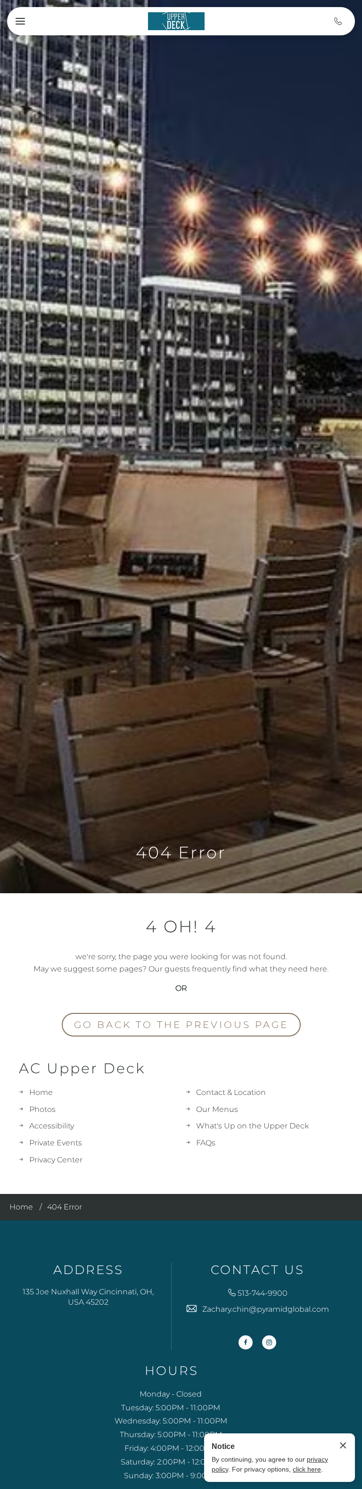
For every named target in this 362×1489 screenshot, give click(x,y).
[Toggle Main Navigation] (20, 21)
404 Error (181, 853)
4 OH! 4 (181, 927)
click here (307, 1469)
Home (41, 1092)
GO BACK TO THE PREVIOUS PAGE (181, 1024)
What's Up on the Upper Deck (252, 1125)
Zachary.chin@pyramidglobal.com (265, 1309)
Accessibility (51, 1125)
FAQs (205, 1142)
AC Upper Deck (82, 1068)
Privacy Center (55, 1159)
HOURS (171, 1371)
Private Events (55, 1142)
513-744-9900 (263, 1293)
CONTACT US (257, 1270)
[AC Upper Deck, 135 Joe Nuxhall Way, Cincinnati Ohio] (176, 21)
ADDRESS (88, 1270)
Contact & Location (231, 1092)
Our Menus (217, 1109)
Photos (42, 1109)
